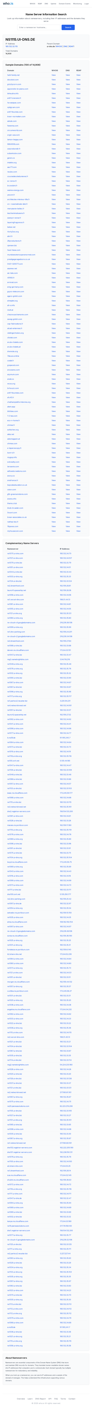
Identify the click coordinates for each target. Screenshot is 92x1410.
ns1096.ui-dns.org (14, 692)
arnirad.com (12, 282)
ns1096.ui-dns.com (15, 728)
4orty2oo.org (13, 232)
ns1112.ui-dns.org (14, 1313)
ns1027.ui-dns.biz (14, 1115)
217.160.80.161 (66, 1143)
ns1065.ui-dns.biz (14, 1124)
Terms (63, 1399)
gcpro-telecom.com (15, 291)
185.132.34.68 (65, 797)
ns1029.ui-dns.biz (14, 1263)
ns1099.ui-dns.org (15, 627)
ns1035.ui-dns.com (15, 917)
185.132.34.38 (65, 1005)
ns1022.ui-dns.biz (14, 1023)
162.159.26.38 (65, 590)
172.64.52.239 (66, 954)
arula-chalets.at (14, 347)
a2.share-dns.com (15, 1166)
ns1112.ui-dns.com (15, 1309)
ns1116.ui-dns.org (14, 756)
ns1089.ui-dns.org (15, 839)
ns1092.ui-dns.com (15, 719)
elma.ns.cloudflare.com (17, 922)
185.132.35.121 (65, 613)
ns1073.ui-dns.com (15, 885)
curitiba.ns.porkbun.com (17, 991)
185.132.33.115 (65, 802)
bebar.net (11, 227)
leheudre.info (13, 93)
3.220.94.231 (65, 701)
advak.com (11, 121)
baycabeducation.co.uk (17, 485)
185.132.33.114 (66, 1060)
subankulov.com (14, 153)
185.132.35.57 (65, 986)
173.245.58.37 (66, 991)
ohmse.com (12, 443)
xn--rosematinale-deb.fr (17, 204)
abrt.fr (10, 236)
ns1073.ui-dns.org (14, 968)
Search (68, 27)
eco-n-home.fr (13, 420)
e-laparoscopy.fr (14, 448)
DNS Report (40, 1399)
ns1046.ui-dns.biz (14, 774)
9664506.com (13, 144)
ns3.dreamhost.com (15, 641)
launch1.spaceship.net (16, 590)
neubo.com (12, 172)
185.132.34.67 (65, 682)
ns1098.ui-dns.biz (14, 843)
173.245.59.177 (66, 793)
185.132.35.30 (65, 1299)
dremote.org (12, 351)
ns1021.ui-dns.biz (14, 1042)
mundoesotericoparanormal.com (21, 255)
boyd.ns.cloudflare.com (17, 862)
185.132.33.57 (65, 710)
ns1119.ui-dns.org (14, 830)
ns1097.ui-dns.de (14, 903)
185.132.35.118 (65, 1189)
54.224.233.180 (66, 1065)
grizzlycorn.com (14, 84)
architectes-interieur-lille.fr (18, 199)
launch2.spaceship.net (16, 715)
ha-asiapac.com (14, 103)
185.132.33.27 (65, 1115)
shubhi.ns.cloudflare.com (18, 1180)
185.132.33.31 (65, 995)
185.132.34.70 (65, 553)
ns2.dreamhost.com (15, 586)
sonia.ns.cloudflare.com (17, 936)
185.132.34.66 (65, 1322)
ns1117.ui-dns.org (14, 696)
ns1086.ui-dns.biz (14, 779)
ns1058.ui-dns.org (14, 1346)
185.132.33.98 (65, 843)
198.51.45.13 (65, 1037)
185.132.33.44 (65, 572)
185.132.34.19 (65, 751)
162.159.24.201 (66, 632)
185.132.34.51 (65, 567)
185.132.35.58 (65, 1346)
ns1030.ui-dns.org (14, 1299)
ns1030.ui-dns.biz (14, 1134)
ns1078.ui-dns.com (15, 834)
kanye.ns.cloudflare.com (17, 1221)
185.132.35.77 (65, 1235)
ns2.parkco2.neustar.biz (17, 1253)
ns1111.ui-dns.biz (14, 890)
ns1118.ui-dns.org (14, 1189)
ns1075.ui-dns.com (15, 1101)
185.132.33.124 (66, 581)
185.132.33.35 (65, 1055)
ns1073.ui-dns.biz (14, 747)
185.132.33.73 (65, 747)
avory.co (11, 476)
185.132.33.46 (65, 774)
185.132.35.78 (65, 668)
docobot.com (13, 80)
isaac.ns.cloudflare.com (17, 793)
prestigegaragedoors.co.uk (18, 259)
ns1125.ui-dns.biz (14, 1244)
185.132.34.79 (65, 1318)
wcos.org (11, 383)
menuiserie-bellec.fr (15, 208)
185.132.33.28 (65, 820)
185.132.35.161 (65, 807)
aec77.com (11, 167)
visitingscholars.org (15, 333)
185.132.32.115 (11, 46)
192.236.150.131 (66, 1152)
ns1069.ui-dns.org (15, 867)
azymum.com (13, 374)
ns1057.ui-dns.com (15, 784)
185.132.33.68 (65, 645)
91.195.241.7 (65, 1327)
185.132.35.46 (65, 664)
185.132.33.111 (65, 890)
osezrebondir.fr (13, 149)
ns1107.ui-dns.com (15, 558)
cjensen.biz (12, 245)
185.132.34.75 (65, 1101)
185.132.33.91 (65, 848)
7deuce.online (13, 356)
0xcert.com (12, 512)
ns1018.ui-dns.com (15, 876)
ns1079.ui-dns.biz (14, 563)
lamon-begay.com (15, 139)
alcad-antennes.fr (14, 328)
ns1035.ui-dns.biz (14, 1055)
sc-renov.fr (12, 181)
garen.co (11, 158)
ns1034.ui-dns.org (14, 1267)
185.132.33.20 (65, 1074)
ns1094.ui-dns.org (15, 1203)
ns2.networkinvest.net (16, 1092)
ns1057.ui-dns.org (14, 986)
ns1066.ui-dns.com (15, 1322)
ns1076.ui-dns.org (14, 1157)
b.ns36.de (11, 738)
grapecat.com (13, 365)
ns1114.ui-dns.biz (14, 1060)
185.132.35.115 (65, 1341)
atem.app (11, 407)
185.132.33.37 (65, 1083)
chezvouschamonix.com (17, 314)
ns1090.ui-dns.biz (14, 678)
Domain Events (65, 4)
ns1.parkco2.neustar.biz (17, 701)
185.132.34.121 (65, 972)
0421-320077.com (15, 264)
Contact (72, 1399)
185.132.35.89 (65, 839)
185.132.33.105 (66, 1111)
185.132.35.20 (65, 1000)
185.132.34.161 (66, 705)
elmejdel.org (12, 301)
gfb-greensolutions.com (17, 494)
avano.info (11, 499)
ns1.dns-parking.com (16, 632)
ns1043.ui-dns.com (15, 871)
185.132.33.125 (66, 1244)
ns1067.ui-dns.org (14, 1097)
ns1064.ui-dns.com (15, 742)
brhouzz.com (13, 388)
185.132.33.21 (65, 1042)
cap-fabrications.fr (15, 324)
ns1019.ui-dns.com (15, 751)
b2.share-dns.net (14, 954)
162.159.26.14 (65, 1170)
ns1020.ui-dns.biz (14, 1074)
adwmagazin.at (13, 439)
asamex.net (12, 268)
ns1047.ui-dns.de (14, 1198)
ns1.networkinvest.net (16, 1143)
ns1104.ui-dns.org (14, 857)
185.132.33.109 (66, 770)
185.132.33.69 (65, 1212)
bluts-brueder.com (15, 508)
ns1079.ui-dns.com (15, 1318)
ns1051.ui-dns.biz (14, 977)
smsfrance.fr (12, 480)
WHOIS (32, 4)
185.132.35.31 (65, 945)
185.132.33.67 (65, 687)
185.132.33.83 (65, 1286)
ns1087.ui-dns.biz (14, 1051)
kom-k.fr (11, 453)
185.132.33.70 (65, 1295)
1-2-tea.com (12, 416)
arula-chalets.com (15, 342)
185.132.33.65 (65, 1124)
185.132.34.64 (65, 742)
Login (86, 4)
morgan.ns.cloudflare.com (18, 982)
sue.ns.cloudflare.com (16, 1175)
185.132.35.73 (65, 968)
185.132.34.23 (65, 1290)
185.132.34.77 (65, 733)
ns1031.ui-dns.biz (14, 995)
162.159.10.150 (66, 913)
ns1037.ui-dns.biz (14, 1083)
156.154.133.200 (66, 811)
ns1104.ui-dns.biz (14, 1046)
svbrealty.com (13, 462)
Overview (21, 1399)
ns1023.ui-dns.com (15, 1290)
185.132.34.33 (65, 1019)
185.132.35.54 (65, 908)
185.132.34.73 (65, 885)
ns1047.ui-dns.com (15, 765)
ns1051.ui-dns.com (15, 567)
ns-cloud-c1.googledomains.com (21, 1240)
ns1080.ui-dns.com (15, 963)
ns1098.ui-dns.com (15, 1129)
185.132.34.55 (65, 609)
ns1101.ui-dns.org (14, 1120)
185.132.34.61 (65, 816)
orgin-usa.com (13, 135)
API (49, 1399)
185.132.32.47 (65, 1198)
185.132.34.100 (66, 1161)
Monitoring (77, 4)
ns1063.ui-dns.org (14, 1258)
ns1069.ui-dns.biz (14, 1212)
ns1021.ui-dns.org (14, 1336)
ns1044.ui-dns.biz (14, 572)
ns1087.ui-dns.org (14, 1138)
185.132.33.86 (65, 779)
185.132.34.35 (65, 917)
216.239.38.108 (66, 622)
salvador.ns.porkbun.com (18, 913)
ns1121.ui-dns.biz (14, 1088)
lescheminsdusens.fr (16, 213)
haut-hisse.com (13, 250)
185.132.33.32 (65, 1217)
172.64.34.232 (66, 1009)
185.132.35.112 (65, 1313)
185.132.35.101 (65, 1120)
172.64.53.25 (65, 1166)
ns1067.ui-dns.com (15, 682)
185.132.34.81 (65, 604)
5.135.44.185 (65, 761)
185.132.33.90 (65, 678)
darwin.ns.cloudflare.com (18, 650)
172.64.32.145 (65, 1175)
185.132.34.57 (65, 784)
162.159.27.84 (65, 641)
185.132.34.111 (65, 1194)
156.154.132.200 (66, 1230)
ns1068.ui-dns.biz (14, 645)
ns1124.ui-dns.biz (14, 581)
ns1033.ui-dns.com (15, 1019)
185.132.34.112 (65, 1309)
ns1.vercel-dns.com (15, 599)
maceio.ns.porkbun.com (17, 825)
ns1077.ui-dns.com (15, 733)
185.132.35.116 (65, 756)
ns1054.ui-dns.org (14, 908)
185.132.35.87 (65, 1138)
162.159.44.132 (66, 982)
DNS (46, 4)
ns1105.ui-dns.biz (14, 1111)
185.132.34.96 (65, 728)
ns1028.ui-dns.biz (14, 820)
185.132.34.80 (65, 963)
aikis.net (10, 434)
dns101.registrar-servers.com (19, 1152)
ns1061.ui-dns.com (15, 816)
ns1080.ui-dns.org (15, 618)
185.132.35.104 (66, 857)
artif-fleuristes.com (15, 393)
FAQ (56, 1399)
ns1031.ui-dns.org (14, 945)
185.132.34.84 (65, 959)
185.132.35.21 (65, 1336)
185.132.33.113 (65, 1304)
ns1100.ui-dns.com (15, 1161)
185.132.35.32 (65, 673)
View (54, 75)
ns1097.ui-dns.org (14, 1281)
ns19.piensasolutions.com (18, 1226)
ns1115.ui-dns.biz (14, 802)
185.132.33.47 (65, 655)
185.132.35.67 (65, 1097)
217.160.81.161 (65, 1092)
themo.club (12, 503)
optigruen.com (13, 107)
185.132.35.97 (65, 1281)
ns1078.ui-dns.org (15, 668)
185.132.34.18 (65, 876)
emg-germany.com (15, 287)
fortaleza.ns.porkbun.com (18, 949)
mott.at (10, 310)
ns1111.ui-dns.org (14, 1249)
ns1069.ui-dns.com (15, 1207)
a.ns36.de (11, 1327)
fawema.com (12, 126)
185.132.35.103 (66, 1272)
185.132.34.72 (65, 1184)
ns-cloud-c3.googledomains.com (21, 931)
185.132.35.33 (65, 576)
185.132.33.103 (66, 788)
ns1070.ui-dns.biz (14, 1295)
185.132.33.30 (65, 1134)
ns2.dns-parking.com (16, 899)
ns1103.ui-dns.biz (14, 788)
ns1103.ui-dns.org (14, 1272)
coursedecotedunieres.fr (17, 176)
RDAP (40, 4)
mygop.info (12, 457)
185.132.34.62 (65, 1014)
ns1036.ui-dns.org (14, 1028)
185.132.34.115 (65, 1032)
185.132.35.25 (65, 940)
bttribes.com (12, 411)
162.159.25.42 (65, 899)
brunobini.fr (12, 185)
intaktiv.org (11, 162)
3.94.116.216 (65, 659)
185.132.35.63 (65, 1258)
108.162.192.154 (66, 922)
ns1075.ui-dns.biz (14, 853)
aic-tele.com (12, 273)
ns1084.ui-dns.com (15, 959)
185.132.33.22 (65, 1023)
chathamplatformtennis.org (18, 402)
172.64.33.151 (65, 650)
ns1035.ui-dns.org (14, 1276)
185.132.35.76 (65, 1157)
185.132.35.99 (65, 627)
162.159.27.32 (65, 715)
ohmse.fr (11, 425)
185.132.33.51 (65, 977)
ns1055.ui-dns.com (15, 609)
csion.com (11, 489)
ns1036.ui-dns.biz (14, 1332)
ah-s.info (11, 305)
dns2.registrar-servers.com (18, 811)
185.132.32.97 (65, 903)
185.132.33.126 (66, 1078)
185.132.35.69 (65, 867)
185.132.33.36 (65, 1332)
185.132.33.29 (65, 1263)
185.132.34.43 (65, 871)
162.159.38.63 (65, 1180)
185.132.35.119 (65, 830)
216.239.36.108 (66, 931)
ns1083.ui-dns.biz (14, 1286)
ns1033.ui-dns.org (14, 576)
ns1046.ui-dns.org (15, 664)
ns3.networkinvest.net (16, 807)
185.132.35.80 (65, 618)
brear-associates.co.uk (17, 517)
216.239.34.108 (66, 636)
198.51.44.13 (65, 599)
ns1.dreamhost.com (15, 1170)
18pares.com (12, 526)
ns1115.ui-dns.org (14, 1341)
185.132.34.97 (65, 926)
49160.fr (11, 278)
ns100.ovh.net (13, 761)
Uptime (53, 4)
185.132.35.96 (65, 692)
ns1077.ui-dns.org (14, 1235)
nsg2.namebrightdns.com (18, 1065)
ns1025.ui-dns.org (14, 940)
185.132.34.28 (65, 1069)
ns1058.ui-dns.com (15, 595)
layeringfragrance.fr (15, 222)
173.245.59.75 (66, 862)
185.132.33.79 (65, 563)
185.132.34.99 (65, 880)
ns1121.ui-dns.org (14, 613)
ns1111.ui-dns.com (14, 1194)
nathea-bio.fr (12, 522)
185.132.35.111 (65, 1249)
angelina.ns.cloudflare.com (18, 1009)
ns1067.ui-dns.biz (14, 687)
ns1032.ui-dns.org (14, 673)
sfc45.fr (10, 397)
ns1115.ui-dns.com (15, 1032)
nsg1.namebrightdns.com (17, 659)
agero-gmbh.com (14, 296)
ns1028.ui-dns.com (15, 1069)
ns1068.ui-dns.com (15, 797)
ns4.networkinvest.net (16, 705)
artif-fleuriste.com (14, 112)
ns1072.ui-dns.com (15, 1184)
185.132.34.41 (65, 724)
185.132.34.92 (65, 719)
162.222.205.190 (66, 1147)
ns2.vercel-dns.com (15, 1037)
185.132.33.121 (65, 1088)
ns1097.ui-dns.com (15, 926)
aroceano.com (13, 370)
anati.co (10, 379)
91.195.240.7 (65, 738)
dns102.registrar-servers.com (19, 1147)
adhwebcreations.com (16, 471)
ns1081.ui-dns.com (15, 604)
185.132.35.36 (65, 1028)
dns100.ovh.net (13, 894)
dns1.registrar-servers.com (18, 1230)
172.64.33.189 (65, 1221)
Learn (30, 1399)
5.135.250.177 (65, 894)
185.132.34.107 (66, 558)
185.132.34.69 (65, 1207)
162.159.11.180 (65, 825)
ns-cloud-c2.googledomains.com (21, 636)
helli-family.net (13, 75)
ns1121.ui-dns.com (15, 972)
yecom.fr (11, 195)
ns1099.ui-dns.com (15, 880)
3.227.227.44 (65, 1253)
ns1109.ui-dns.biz (14, 770)
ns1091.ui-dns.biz (14, 848)
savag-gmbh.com (14, 319)
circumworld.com (14, 130)
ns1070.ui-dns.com (15, 553)
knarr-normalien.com (16, 116)
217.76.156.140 (66, 1226)
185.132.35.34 (65, 1267)
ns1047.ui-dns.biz (14, 655)
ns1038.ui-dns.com (15, 1005)
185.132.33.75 (65, 853)
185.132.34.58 (65, 595)
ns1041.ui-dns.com (15, 724)
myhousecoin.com (15, 531)
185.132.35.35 (65, 1276)
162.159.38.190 (66, 936)
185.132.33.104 (66, 1046)
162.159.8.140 (65, 949)
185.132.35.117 (65, 696)
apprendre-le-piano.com (17, 89)
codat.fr (10, 360)
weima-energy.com (15, 190)
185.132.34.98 (65, 1129)
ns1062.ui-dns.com (15, 1014)
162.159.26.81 (65, 586)
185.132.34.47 (65, 765)
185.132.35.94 (65, 1203)
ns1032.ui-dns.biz (14, 1217)
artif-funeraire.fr (14, 98)
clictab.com (12, 337)
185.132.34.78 (65, 834)
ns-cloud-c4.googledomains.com (21, 622)
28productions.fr (14, 241)
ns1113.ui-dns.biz (14, 1304)
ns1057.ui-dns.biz (14, 710)
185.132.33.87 (65, 1051)
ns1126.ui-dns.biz (14, 1078)
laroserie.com (13, 466)
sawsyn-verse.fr (14, 218)
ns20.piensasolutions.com (18, 1106)
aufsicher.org (13, 430)
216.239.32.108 (66, 1240)
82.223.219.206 (66, 1106)
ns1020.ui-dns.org (14, 1000)
